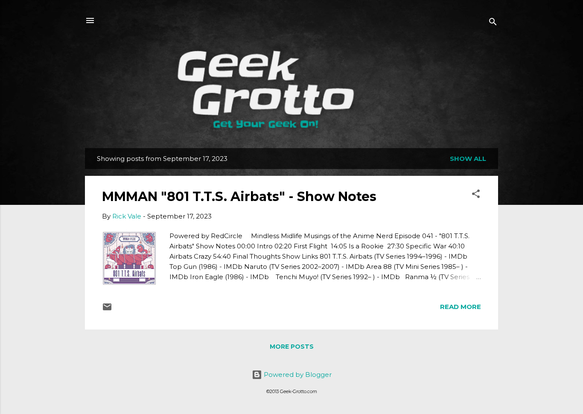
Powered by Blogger (297, 374)
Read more (460, 307)
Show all (468, 159)
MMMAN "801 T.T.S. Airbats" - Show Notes (239, 196)
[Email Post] (107, 310)
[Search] (493, 23)
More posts (292, 346)
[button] (476, 195)
